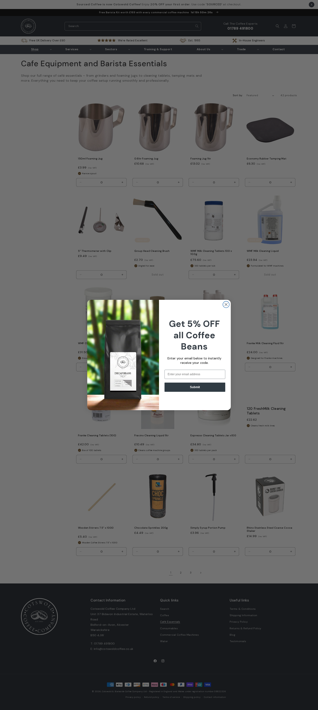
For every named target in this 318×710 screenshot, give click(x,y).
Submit (195, 387)
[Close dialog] (226, 304)
